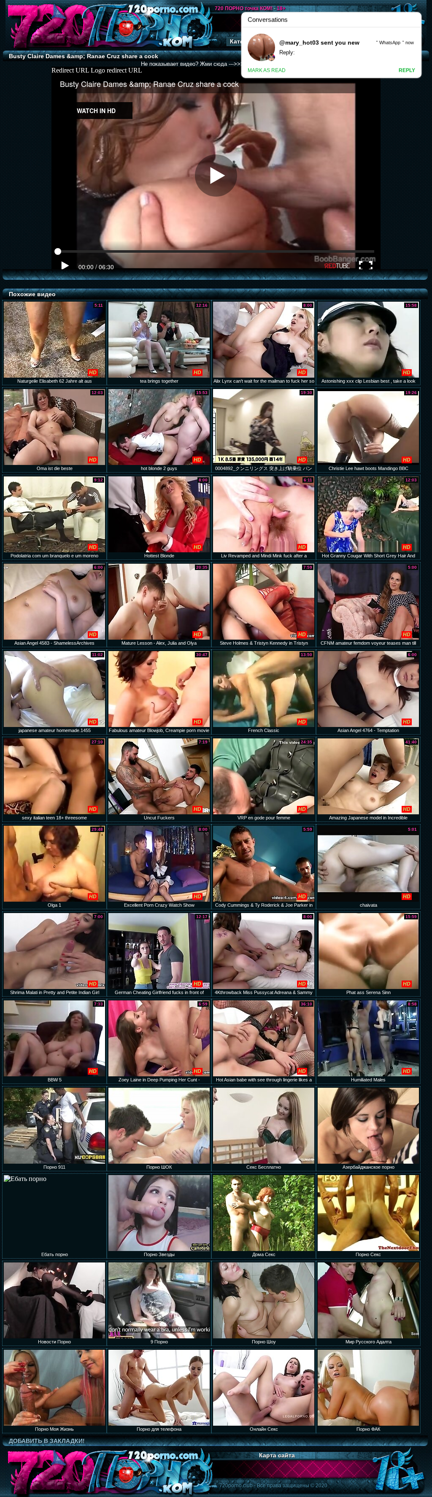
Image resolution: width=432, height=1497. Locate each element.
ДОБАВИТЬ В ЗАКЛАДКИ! (47, 1441)
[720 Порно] (51, 48)
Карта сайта (277, 1455)
